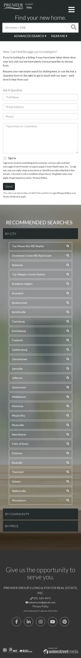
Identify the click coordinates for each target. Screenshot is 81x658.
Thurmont (18, 472)
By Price (11, 526)
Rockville (17, 462)
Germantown (19, 359)
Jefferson (17, 377)
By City (10, 234)
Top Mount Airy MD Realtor (28, 246)
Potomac (17, 453)
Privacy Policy (40, 177)
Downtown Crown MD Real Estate (31, 255)
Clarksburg (18, 321)
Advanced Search (29, 36)
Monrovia (17, 406)
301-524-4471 (42, 598)
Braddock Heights (22, 283)
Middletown (19, 396)
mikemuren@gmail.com (41, 602)
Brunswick (18, 293)
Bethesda (17, 265)
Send (9, 186)
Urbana (16, 481)
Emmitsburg (19, 331)
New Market (19, 434)
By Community (17, 514)
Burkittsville (19, 312)
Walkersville (19, 491)
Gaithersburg (19, 349)
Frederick (17, 340)
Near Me (58, 36)
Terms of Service (11, 196)
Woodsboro (19, 500)
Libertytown (19, 387)
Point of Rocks (20, 443)
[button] (74, 28)
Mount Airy (18, 415)
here (54, 71)
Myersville (18, 425)
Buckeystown (19, 302)
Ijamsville (17, 368)
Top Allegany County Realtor (28, 274)
